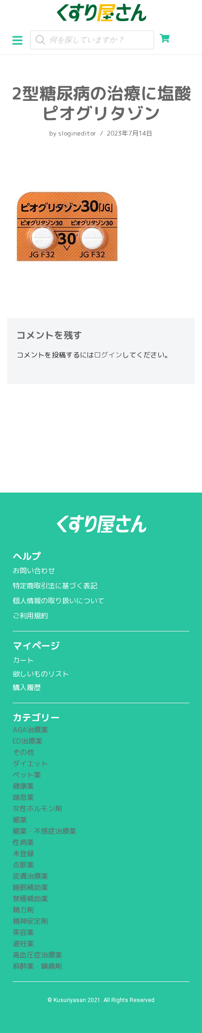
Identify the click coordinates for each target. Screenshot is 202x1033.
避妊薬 (23, 944)
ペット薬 (27, 775)
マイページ (36, 645)
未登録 (23, 853)
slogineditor (77, 133)
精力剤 (23, 910)
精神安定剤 (30, 921)
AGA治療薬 (30, 730)
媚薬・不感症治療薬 (44, 831)
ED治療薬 (27, 741)
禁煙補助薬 (30, 899)
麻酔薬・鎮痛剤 (37, 966)
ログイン (108, 355)
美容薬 (23, 932)
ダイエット (30, 763)
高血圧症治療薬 (37, 955)
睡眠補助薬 (30, 887)
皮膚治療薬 (30, 876)
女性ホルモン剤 (37, 808)
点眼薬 (23, 865)
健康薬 (23, 786)
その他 (23, 752)
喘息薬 (23, 797)
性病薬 (23, 842)
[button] (21, 39)
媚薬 (20, 820)
